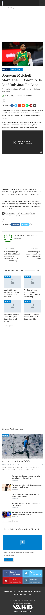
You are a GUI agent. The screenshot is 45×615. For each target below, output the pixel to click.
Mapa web (37, 591)
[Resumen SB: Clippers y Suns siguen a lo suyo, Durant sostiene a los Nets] (6, 478)
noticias (33, 213)
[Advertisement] (20, 25)
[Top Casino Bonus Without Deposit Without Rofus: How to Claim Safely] (32, 282)
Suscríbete (27, 594)
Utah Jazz (5, 69)
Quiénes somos (9, 591)
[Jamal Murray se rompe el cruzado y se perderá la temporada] (6, 496)
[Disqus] (22, 392)
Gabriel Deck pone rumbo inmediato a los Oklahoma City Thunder (33, 255)
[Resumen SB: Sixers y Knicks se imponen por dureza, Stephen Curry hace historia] (6, 515)
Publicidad (18, 594)
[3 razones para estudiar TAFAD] (22, 446)
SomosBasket (6, 216)
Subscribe (9, 560)
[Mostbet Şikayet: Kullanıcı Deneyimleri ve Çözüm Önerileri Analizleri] (12, 282)
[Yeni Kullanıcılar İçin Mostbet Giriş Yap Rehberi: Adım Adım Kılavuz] (12, 306)
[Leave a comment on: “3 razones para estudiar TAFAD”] (42, 464)
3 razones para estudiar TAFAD (16, 461)
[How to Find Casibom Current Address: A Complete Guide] (32, 306)
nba (18, 213)
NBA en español (25, 213)
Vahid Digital (27, 603)
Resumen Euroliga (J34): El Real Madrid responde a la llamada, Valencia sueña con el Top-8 (12, 256)
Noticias (13, 69)
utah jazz (13, 216)
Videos (20, 69)
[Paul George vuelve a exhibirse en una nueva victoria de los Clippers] (6, 487)
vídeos (19, 216)
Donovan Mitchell (10, 213)
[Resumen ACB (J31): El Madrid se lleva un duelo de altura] (6, 505)
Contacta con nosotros (25, 591)
